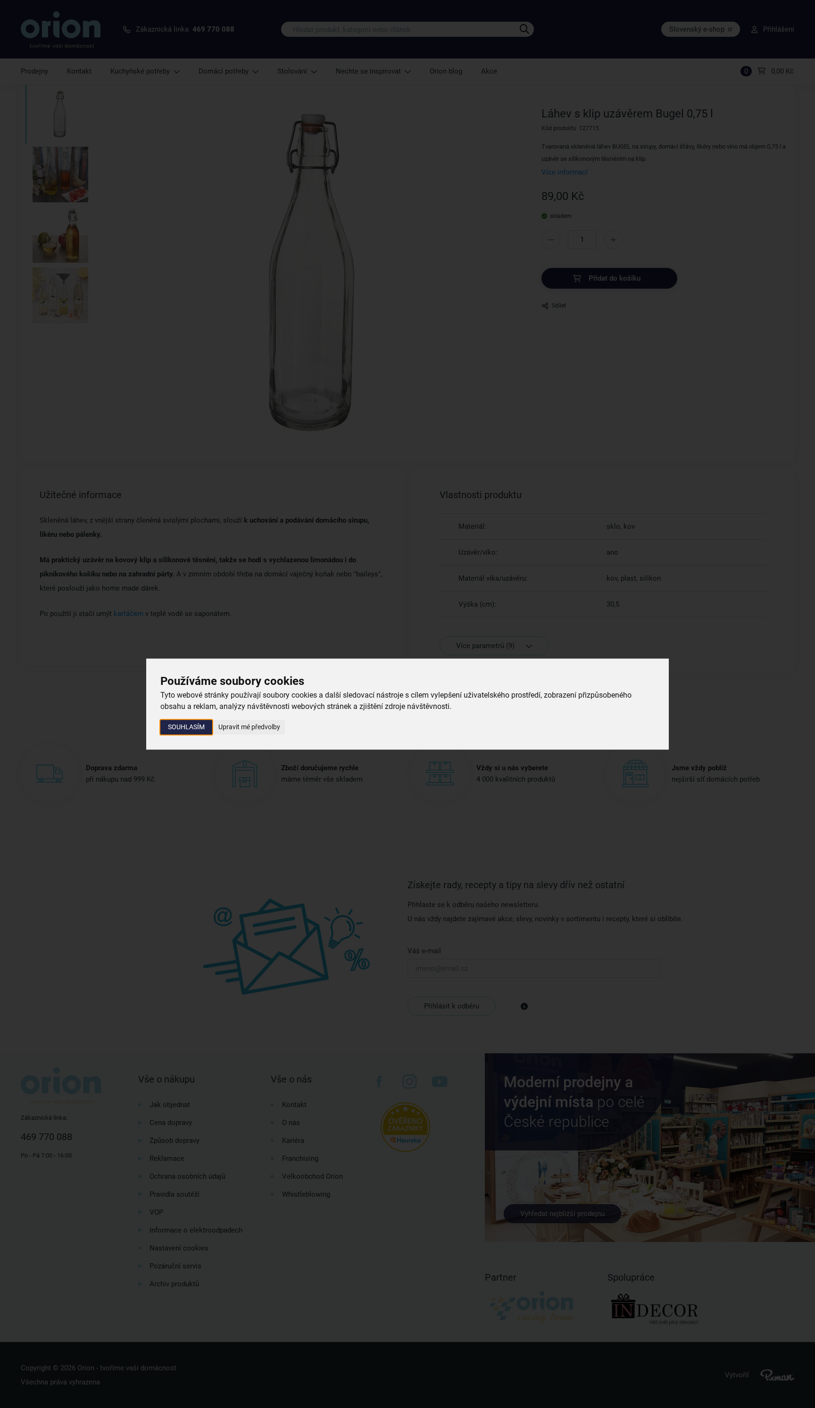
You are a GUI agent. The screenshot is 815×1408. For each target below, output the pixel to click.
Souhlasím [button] (186, 727)
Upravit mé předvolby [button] (249, 727)
